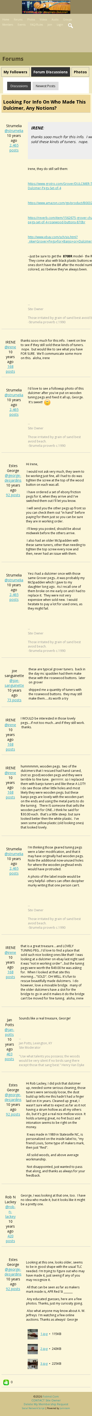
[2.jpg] (32, 1348)
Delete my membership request (46, 1404)
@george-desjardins (13, 478)
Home (5, 19)
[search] (70, 26)
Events (22, 24)
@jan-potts (9, 1032)
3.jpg (44, 1363)
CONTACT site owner (46, 1400)
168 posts (10, 369)
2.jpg (44, 1348)
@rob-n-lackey (10, 1211)
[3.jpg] (32, 1363)
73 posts (14, 699)
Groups (67, 19)
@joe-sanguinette (14, 683)
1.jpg (44, 1333)
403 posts (9, 1056)
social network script (33, 1408)
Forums (18, 19)
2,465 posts (14, 148)
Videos (43, 19)
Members (7, 24)
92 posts (13, 494)
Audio (55, 19)
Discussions (19, 86)
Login (60, 24)
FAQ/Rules (36, 24)
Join (50, 24)
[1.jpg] (32, 1333)
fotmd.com (51, 1396)
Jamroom (65, 1408)
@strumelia (14, 130)
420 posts (10, 1238)
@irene (10, 347)
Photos (31, 19)
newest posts (45, 86)
